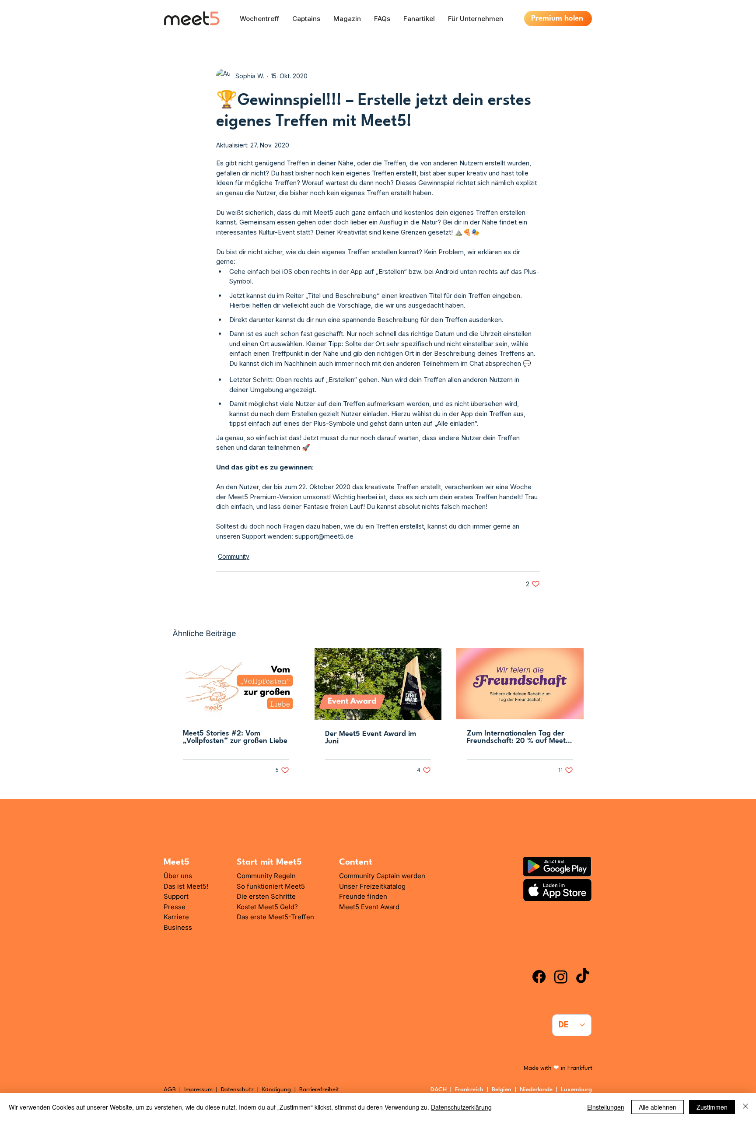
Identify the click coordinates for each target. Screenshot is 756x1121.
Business (178, 927)
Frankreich (471, 1089)
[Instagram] (561, 976)
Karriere (176, 917)
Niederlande (538, 1089)
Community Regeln (266, 876)
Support (176, 896)
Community (233, 556)
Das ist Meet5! (186, 886)
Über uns (178, 876)
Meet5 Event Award (369, 907)
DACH (438, 1089)
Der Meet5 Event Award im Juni (370, 737)
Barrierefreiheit (319, 1089)
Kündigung (277, 1089)
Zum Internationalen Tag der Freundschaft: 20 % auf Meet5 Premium (518, 737)
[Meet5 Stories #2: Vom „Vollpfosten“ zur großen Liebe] (236, 683)
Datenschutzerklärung (461, 1107)
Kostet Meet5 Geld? (267, 907)
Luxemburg (578, 1089)
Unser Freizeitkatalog (372, 886)
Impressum (198, 1089)
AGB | (174, 1089)
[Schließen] (745, 1107)
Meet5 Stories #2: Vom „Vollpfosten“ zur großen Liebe (235, 737)
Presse (175, 907)
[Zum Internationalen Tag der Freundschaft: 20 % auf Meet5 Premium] (520, 683)
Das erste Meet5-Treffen (275, 917)
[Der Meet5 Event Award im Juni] (378, 684)
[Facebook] (539, 976)
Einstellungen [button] (605, 1107)
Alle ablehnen (657, 1107)
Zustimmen (712, 1107)
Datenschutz (237, 1089)
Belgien (503, 1089)
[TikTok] (583, 976)
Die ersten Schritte (266, 896)
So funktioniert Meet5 (271, 886)
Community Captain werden (382, 876)
